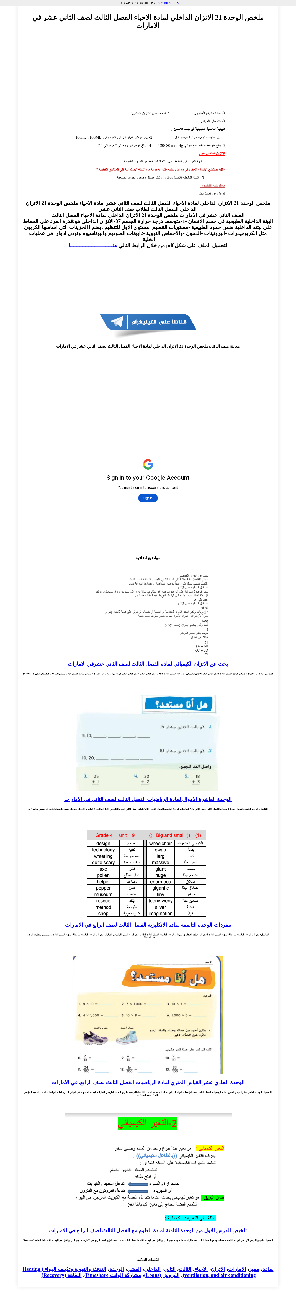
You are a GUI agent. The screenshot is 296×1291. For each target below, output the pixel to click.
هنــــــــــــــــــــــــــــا (93, 245)
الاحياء (201, 1269)
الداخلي (152, 1269)
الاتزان (218, 1269)
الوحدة (116, 1269)
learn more (164, 3)
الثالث (185, 1269)
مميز (254, 1269)
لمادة (268, 1269)
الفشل (134, 1269)
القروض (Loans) (162, 1275)
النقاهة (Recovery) (62, 1275)
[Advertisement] (148, 72)
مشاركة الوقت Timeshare (113, 1275)
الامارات (237, 1269)
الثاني (170, 1269)
